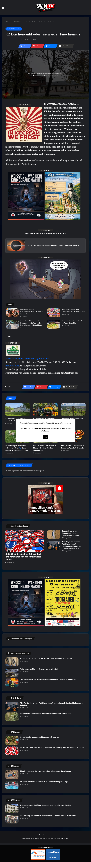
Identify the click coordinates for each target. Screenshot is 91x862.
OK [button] (46, 437)
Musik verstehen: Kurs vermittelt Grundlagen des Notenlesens (45, 771)
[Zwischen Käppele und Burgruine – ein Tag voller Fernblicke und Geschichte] (12, 324)
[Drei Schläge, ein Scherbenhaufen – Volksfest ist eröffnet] (12, 312)
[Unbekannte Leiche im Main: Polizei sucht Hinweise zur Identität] (11, 661)
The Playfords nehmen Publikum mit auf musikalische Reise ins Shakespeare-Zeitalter (71, 545)
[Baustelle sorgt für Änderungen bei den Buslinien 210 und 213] (53, 534)
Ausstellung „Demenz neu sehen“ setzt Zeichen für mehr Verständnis (48, 816)
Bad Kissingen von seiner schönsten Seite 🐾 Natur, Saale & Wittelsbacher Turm (16, 448)
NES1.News (65, 839)
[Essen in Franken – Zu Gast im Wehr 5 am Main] (53, 324)
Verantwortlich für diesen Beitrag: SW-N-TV (27, 358)
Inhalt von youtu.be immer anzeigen (46, 76)
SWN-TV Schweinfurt (21, 22)
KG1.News (58, 839)
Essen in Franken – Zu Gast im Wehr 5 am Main (73, 322)
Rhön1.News (42, 839)
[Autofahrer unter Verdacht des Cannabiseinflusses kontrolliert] (11, 716)
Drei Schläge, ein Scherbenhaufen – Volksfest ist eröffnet (31, 312)
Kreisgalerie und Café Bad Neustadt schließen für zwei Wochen (45, 805)
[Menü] (3, 8)
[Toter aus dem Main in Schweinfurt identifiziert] (11, 672)
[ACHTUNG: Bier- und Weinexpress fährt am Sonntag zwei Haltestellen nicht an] (11, 751)
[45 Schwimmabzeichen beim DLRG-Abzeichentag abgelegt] (11, 785)
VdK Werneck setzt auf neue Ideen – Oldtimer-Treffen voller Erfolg (44, 448)
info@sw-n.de (12, 365)
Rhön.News (34, 839)
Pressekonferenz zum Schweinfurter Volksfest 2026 (73, 311)
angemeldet (15, 471)
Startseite (10, 22)
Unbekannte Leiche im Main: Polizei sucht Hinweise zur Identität (46, 658)
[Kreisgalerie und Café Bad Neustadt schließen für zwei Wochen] (11, 808)
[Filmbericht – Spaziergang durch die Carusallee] (17, 409)
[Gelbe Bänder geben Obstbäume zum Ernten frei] (11, 740)
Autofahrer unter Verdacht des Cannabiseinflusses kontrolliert (45, 713)
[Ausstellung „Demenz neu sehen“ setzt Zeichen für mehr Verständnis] (11, 819)
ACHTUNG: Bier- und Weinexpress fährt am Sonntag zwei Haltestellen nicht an (52, 748)
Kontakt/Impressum (45, 835)
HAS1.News (51, 839)
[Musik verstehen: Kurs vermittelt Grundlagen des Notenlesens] (11, 774)
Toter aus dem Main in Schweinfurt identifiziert (39, 669)
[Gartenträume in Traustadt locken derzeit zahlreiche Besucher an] (45, 409)
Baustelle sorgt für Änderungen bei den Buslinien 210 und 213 (71, 533)
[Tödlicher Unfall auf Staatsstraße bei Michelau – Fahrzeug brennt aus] (11, 682)
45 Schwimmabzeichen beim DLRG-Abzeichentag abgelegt (44, 782)
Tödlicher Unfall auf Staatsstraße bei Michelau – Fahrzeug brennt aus (48, 679)
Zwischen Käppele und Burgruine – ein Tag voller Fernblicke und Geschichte (31, 323)
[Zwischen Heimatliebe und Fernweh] (73, 409)
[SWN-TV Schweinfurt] (45, 7)
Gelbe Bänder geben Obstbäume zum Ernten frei (39, 737)
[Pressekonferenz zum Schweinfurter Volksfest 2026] (53, 312)
